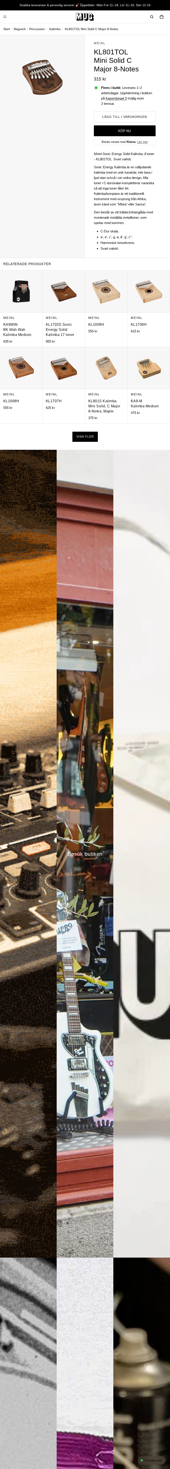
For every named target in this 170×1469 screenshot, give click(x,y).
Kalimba (54, 29)
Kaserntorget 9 (116, 98)
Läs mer (142, 142)
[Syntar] (28, 854)
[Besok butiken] (85, 854)
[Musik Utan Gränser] (84, 17)
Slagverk (20, 29)
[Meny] (5, 17)
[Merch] (141, 854)
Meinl (100, 43)
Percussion (37, 29)
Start (6, 29)
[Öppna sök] (152, 17)
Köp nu (124, 131)
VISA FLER (85, 436)
